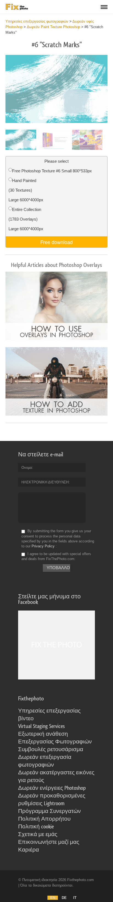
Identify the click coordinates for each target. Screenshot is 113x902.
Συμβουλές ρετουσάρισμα (50, 749)
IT (75, 898)
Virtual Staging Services (41, 726)
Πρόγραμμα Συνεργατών (49, 811)
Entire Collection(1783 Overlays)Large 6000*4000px (26, 219)
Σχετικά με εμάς (37, 834)
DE (64, 898)
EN (52, 898)
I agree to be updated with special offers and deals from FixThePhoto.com (56, 556)
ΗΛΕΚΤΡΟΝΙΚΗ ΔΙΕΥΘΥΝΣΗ (45, 482)
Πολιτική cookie (36, 826)
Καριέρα (28, 850)
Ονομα (26, 467)
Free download (56, 241)
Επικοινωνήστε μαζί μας (48, 842)
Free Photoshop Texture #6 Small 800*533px (52, 170)
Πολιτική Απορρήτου (44, 819)
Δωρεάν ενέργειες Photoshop (52, 788)
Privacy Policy (43, 546)
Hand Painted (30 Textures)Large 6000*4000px (26, 190)
